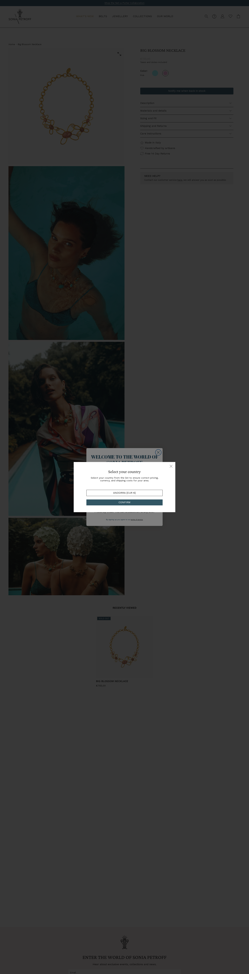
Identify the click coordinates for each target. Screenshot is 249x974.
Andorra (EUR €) (124, 492)
